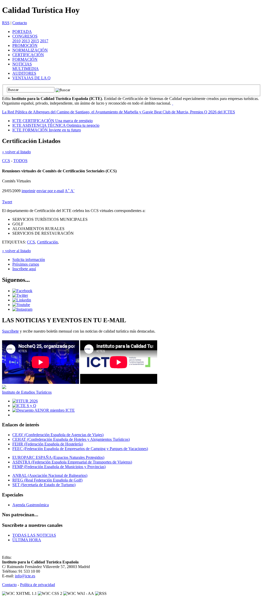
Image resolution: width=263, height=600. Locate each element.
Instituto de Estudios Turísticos (27, 392)
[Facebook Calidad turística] (22, 291)
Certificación (47, 242)
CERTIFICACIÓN (28, 55)
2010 (16, 41)
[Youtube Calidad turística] (21, 304)
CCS (6, 160)
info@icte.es (25, 576)
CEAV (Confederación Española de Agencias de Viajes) (58, 435)
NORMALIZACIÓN (30, 50)
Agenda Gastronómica (30, 505)
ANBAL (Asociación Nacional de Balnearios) (49, 475)
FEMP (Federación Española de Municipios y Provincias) (59, 466)
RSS (6, 23)
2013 (26, 41)
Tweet (7, 202)
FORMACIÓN (24, 59)
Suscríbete (10, 331)
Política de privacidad (37, 584)
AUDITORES (24, 73)
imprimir (28, 191)
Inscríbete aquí (24, 269)
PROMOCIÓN (24, 45)
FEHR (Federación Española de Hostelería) (47, 444)
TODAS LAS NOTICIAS (34, 535)
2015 (35, 41)
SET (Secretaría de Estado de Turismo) (44, 485)
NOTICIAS (22, 64)
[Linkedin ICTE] (21, 300)
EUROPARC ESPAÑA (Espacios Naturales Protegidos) (58, 457)
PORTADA (22, 31)
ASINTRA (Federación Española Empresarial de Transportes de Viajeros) (72, 462)
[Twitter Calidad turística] (20, 295)
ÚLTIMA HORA (26, 540)
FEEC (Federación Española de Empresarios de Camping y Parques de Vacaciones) (80, 448)
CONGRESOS (24, 36)
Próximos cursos (25, 264)
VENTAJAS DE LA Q (31, 78)
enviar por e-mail (50, 191)
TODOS (20, 160)
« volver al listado (16, 152)
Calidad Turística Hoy (41, 10)
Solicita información (28, 259)
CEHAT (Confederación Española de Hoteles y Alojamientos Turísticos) (71, 439)
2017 (44, 41)
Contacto (19, 23)
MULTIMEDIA (25, 68)
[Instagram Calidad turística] (22, 309)
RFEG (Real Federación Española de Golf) (47, 480)
